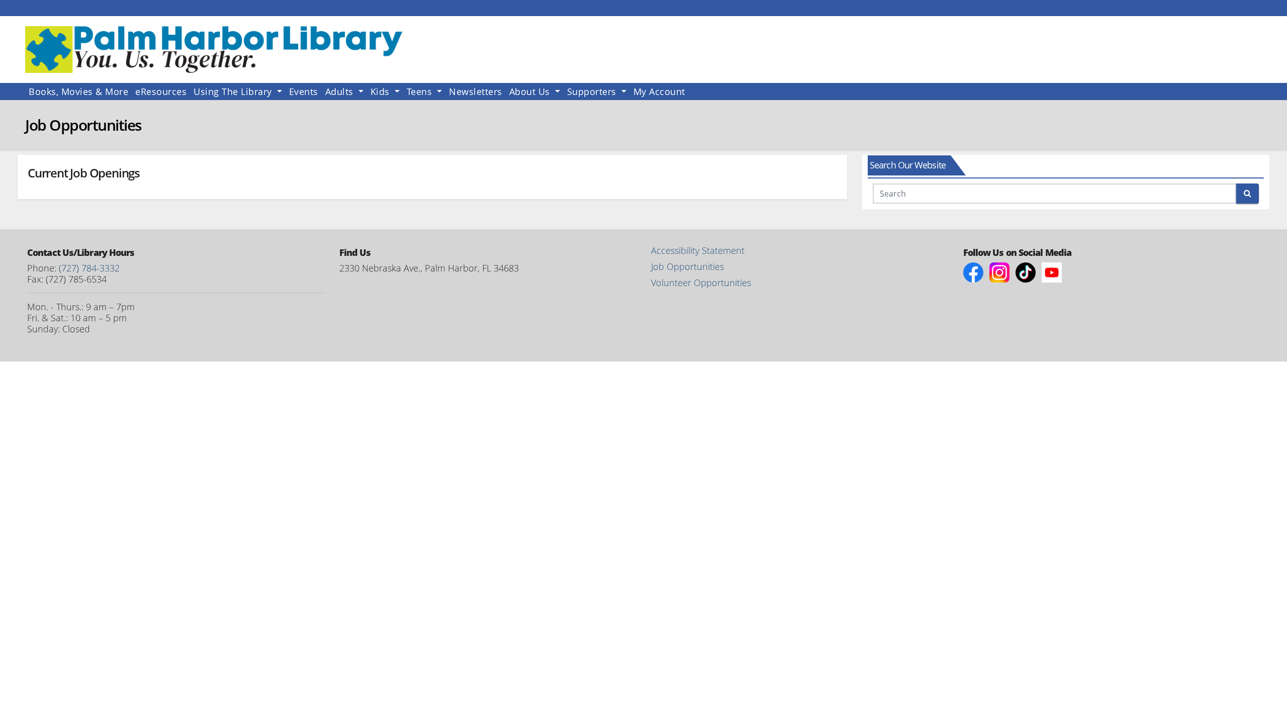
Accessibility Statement (698, 250)
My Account (659, 91)
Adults (340, 91)
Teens (421, 91)
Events (303, 91)
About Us (531, 91)
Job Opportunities (687, 266)
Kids (382, 91)
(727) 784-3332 (89, 268)
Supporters (593, 91)
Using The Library (234, 91)
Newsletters (475, 91)
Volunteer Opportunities (701, 283)
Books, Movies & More (78, 91)
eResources (161, 91)
